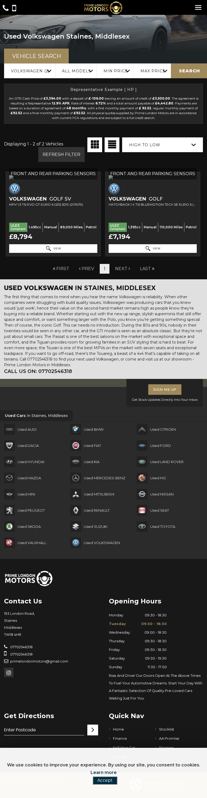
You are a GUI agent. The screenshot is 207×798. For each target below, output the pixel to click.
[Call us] (5, 8)
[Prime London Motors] (29, 578)
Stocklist (166, 729)
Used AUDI (27, 429)
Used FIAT (92, 445)
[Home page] (103, 8)
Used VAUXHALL (32, 543)
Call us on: (38, 371)
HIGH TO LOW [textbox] (144, 144)
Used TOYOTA (162, 526)
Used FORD (160, 445)
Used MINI (26, 494)
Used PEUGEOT (31, 510)
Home (118, 729)
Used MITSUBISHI (99, 494)
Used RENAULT (97, 510)
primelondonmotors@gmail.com (39, 661)
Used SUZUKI (95, 526)
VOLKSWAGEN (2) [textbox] (30, 71)
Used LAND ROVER (167, 462)
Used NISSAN (162, 494)
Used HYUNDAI (31, 462)
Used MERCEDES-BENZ (104, 478)
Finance (120, 738)
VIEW (57, 248)
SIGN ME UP (165, 389)
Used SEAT (159, 510)
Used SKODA (29, 526)
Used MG (158, 478)
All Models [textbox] (76, 71)
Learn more (104, 772)
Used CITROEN (163, 429)
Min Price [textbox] (116, 71)
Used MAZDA (29, 478)
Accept (105, 780)
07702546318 (21, 647)
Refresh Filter (61, 154)
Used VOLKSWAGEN (102, 543)
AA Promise (169, 738)
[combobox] (29, 70)
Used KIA (91, 462)
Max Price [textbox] (152, 71)
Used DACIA (28, 445)
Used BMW (94, 429)
